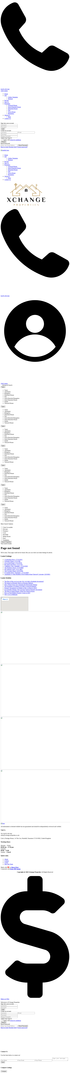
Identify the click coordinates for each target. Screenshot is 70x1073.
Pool (4, 538)
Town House (11, 112)
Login (2, 129)
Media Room (6, 536)
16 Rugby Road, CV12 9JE (12, 561)
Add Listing (4, 91)
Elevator (5, 529)
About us (7, 115)
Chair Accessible (8, 527)
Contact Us (7, 118)
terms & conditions (15, 140)
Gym (4, 533)
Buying (6, 100)
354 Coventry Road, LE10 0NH (13, 571)
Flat (9, 110)
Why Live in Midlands (10, 594)
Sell (5, 95)
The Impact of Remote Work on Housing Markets (18, 583)
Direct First (14, 867)
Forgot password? (22, 147)
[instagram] (6, 875)
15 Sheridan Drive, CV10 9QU (13, 559)
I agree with (12, 140)
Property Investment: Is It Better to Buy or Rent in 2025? (20, 588)
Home (6, 94)
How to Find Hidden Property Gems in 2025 (17, 593)
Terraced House (12, 105)
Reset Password (23, 145)
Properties (7, 103)
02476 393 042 (5, 89)
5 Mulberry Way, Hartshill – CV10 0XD (16, 566)
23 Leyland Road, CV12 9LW (13, 563)
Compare (3, 1071)
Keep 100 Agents (15, 869)
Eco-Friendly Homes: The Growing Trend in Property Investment (23, 589)
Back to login (4, 147)
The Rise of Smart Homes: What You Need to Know (19, 591)
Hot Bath (5, 534)
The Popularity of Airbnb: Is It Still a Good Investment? (20, 586)
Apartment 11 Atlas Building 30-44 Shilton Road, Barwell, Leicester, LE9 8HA (27, 574)
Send (2, 1062)
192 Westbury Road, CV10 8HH (13, 568)
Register (3, 141)
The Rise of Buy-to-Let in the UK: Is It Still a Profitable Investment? (24, 581)
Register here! (13, 147)
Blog (9, 117)
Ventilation (6, 540)
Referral (10, 99)
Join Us (6, 102)
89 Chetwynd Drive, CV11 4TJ (13, 564)
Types (3, 387)
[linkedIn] (2, 875)
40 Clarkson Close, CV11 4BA (13, 569)
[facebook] (1, 875)
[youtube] (4, 875)
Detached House (13, 108)
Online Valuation (13, 97)
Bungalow (11, 113)
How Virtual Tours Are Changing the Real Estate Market (20, 585)
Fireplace (5, 531)
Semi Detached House (14, 107)
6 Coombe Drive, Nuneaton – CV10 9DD (16, 572)
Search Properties (6, 542)
